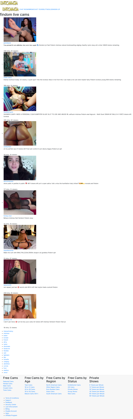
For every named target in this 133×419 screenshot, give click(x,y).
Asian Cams (50, 391)
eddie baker (8, 77)
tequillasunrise (8, 250)
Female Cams (7, 384)
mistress (6, 333)
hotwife (6, 359)
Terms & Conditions (12, 398)
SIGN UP (57, 9)
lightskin (6, 355)
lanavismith (7, 285)
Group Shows (72, 391)
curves (6, 366)
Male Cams (7, 386)
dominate (7, 346)
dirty (5, 342)
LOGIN (52, 9)
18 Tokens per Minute (96, 389)
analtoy (6, 370)
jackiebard (7, 43)
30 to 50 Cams (30, 391)
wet (5, 353)
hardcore (7, 348)
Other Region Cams (53, 387)
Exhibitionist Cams (74, 385)
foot (5, 368)
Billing (7, 409)
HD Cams (71, 387)
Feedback (8, 402)
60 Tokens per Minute (96, 394)
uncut (5, 372)
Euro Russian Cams (52, 389)
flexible (6, 351)
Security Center (10, 404)
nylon (5, 344)
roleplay (6, 362)
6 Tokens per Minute (96, 385)
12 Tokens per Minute (96, 387)
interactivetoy (8, 331)
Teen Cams (28, 385)
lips (5, 357)
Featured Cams (8, 381)
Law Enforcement (11, 407)
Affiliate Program (11, 415)
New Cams (71, 394)
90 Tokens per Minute (96, 396)
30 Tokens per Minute (96, 391)
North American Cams (54, 385)
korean (6, 338)
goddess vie (8, 319)
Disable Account (11, 411)
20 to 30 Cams (30, 389)
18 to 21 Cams (29, 387)
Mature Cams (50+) (31, 394)
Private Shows (73, 389)
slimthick (7, 364)
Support (8, 400)
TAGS (48, 9)
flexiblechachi (8, 112)
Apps (7, 413)
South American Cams (54, 394)
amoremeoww (8, 181)
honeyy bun (8, 216)
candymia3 (7, 147)
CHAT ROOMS (24, 9)
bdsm (5, 335)
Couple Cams (7, 388)
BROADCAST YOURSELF (37, 9)
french (6, 340)
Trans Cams (7, 390)
